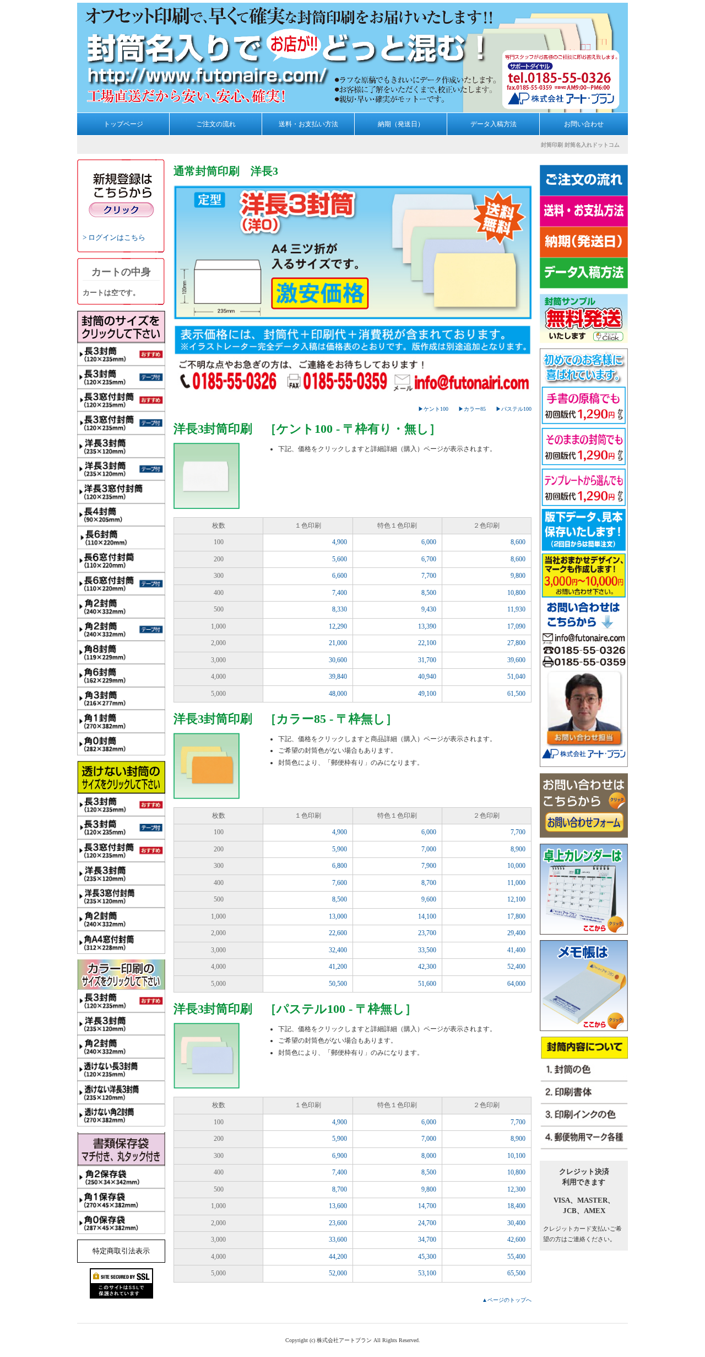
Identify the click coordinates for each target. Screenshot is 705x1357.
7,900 (428, 866)
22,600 (338, 933)
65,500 (516, 1273)
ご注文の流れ (216, 124)
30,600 (338, 660)
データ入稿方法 (493, 124)
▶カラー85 (472, 409)
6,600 (339, 576)
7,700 (428, 576)
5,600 (339, 559)
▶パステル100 (514, 409)
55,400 (516, 1257)
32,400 (338, 950)
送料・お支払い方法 (308, 124)
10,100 (516, 1156)
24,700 (427, 1223)
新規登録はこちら (121, 195)
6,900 (339, 1156)
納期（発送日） (401, 124)
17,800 (516, 916)
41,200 (338, 966)
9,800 (518, 576)
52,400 (516, 966)
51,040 (516, 676)
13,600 (338, 1206)
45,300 (427, 1257)
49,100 (427, 694)
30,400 (516, 1223)
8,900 (518, 849)
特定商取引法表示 (121, 1251)
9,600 (428, 899)
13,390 (427, 626)
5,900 (339, 849)
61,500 (516, 694)
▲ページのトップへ (507, 1300)
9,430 (428, 609)
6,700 (428, 559)
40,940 (427, 676)
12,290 (338, 626)
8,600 (518, 542)
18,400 (516, 1206)
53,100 (427, 1273)
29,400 (516, 933)
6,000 (428, 542)
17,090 (516, 626)
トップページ (123, 124)
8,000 (428, 1156)
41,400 (516, 950)
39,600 (516, 660)
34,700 (427, 1239)
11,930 (516, 609)
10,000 (516, 866)
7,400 (339, 593)
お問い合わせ (584, 124)
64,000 (516, 984)
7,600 (339, 883)
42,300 (427, 966)
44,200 (338, 1257)
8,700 (428, 883)
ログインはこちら (116, 237)
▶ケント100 (433, 409)
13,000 (338, 916)
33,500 (427, 950)
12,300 (516, 1189)
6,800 (339, 866)
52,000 (338, 1273)
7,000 (428, 849)
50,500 (338, 984)
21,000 (338, 643)
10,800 (516, 593)
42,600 (516, 1239)
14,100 (427, 916)
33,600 (338, 1239)
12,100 (516, 899)
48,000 (338, 694)
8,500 (428, 593)
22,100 (427, 643)
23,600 (338, 1223)
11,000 (516, 883)
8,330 (339, 609)
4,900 (339, 542)
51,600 (427, 984)
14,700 (427, 1206)
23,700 (427, 933)
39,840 (338, 676)
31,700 (427, 660)
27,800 (516, 643)
